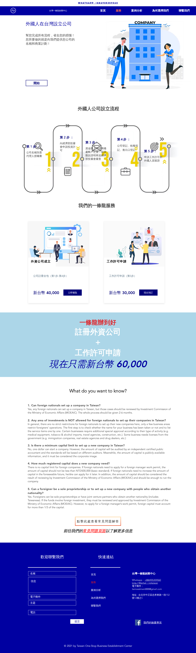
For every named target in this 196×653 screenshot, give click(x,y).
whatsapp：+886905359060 (98, 3)
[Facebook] (138, 622)
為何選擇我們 (98, 597)
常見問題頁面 (94, 531)
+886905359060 (153, 580)
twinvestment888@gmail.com (147, 589)
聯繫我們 (96, 605)
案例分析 (96, 590)
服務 (93, 582)
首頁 (93, 574)
